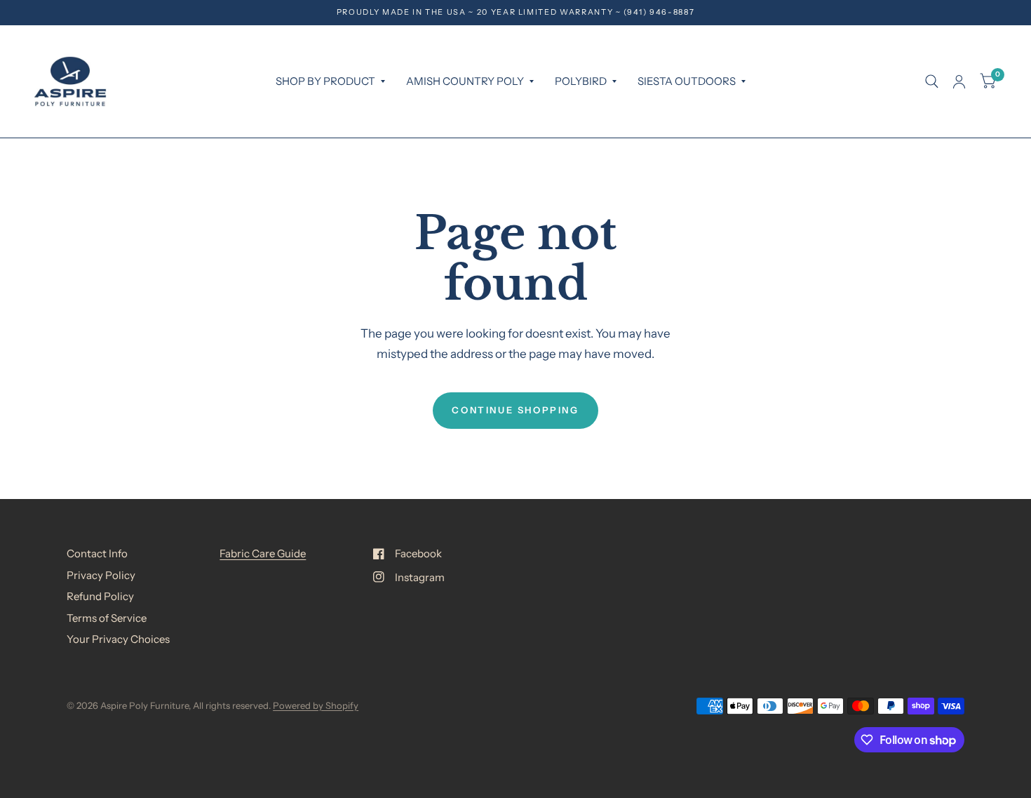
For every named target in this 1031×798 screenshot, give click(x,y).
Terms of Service (107, 618)
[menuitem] (330, 81)
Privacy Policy (101, 575)
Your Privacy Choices (118, 639)
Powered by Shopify (315, 705)
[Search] (931, 81)
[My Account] (959, 81)
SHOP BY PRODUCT (325, 81)
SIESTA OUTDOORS (687, 81)
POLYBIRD (581, 81)
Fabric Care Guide (263, 553)
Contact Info (97, 553)
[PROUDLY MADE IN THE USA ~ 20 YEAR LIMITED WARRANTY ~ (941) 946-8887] (516, 12)
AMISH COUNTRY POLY (465, 81)
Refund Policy (100, 596)
